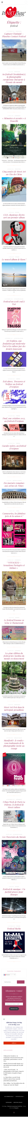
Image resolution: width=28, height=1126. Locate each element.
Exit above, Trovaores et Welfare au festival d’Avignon (14, 384)
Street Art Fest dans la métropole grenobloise (14, 708)
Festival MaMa (14, 928)
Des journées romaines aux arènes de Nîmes (14, 484)
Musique (17, 212)
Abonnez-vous (14, 1008)
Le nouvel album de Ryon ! (14, 259)
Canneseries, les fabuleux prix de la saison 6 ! (14, 515)
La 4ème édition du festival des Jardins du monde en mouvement (14, 656)
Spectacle (15, 480)
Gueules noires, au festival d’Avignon (14, 447)
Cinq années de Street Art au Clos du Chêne (14, 173)
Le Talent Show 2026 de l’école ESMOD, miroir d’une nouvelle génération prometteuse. (12, 1078)
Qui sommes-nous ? (9, 1096)
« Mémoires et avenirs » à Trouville (14, 119)
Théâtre (18, 378)
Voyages (20, 480)
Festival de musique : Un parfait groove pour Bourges (14, 892)
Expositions (19, 31)
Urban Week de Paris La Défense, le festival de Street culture (14, 804)
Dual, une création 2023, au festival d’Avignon (14, 419)
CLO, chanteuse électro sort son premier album (14, 216)
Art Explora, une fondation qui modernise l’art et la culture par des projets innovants (14, 344)
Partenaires (9, 1102)
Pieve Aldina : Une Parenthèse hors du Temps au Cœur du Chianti (14, 1084)
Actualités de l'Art (18, 338)
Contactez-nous (19, 1096)
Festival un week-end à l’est (14, 303)
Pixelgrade (16, 1108)
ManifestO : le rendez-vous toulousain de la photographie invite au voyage (14, 744)
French (8, 974)
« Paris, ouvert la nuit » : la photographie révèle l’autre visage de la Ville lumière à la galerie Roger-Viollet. (14, 1072)
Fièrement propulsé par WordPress (14, 1106)
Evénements (17, 115)
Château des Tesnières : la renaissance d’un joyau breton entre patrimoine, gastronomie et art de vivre (13, 1058)
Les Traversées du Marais (14, 836)
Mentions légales (17, 1102)
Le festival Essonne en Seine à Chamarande (14, 621)
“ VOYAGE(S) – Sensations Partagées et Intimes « (14, 565)
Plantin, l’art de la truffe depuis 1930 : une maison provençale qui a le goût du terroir (14, 1065)
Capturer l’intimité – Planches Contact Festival (14, 35)
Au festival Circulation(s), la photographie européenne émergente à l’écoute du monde (14, 78)
